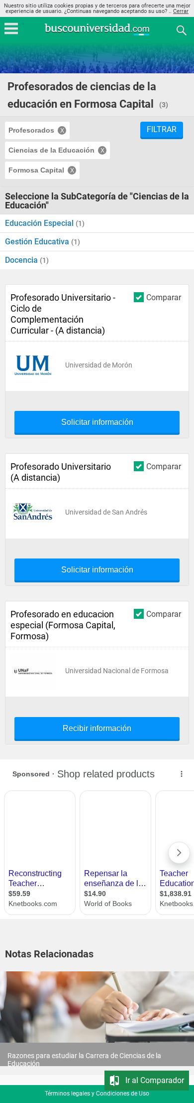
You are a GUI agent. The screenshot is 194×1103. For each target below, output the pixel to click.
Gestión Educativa (38, 241)
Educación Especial (40, 223)
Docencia (22, 260)
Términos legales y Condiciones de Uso (97, 1093)
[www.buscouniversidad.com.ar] (97, 34)
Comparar (163, 297)
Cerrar (181, 11)
